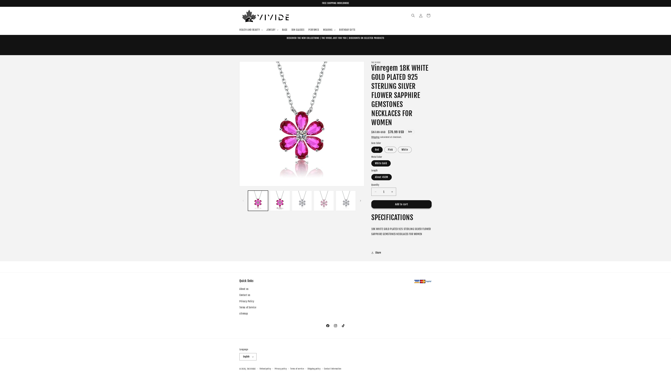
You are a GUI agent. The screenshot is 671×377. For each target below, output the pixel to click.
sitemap (243, 313)
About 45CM (381, 177)
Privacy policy (281, 369)
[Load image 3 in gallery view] (302, 201)
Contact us (244, 295)
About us (244, 288)
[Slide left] (243, 201)
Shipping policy (314, 369)
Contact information (332, 369)
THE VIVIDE (251, 369)
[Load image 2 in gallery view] (280, 201)
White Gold (381, 163)
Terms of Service (247, 307)
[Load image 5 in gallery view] (346, 201)
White (405, 149)
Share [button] (378, 252)
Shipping (375, 137)
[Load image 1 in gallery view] (258, 201)
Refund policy (265, 369)
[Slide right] (360, 201)
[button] (250, 30)
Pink (390, 149)
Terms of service (297, 369)
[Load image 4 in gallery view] (324, 201)
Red (377, 149)
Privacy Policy (246, 301)
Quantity (375, 184)
